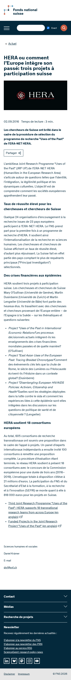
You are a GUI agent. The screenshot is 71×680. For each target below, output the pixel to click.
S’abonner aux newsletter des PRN (23, 644)
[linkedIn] (6, 661)
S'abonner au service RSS (18, 648)
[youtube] (37, 661)
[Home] (24, 14)
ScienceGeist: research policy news (23, 652)
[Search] (64, 28)
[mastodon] (22, 661)
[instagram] (29, 661)
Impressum (24, 674)
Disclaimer (9, 674)
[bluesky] (14, 661)
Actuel (12, 43)
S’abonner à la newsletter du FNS (22, 640)
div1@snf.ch (10, 568)
